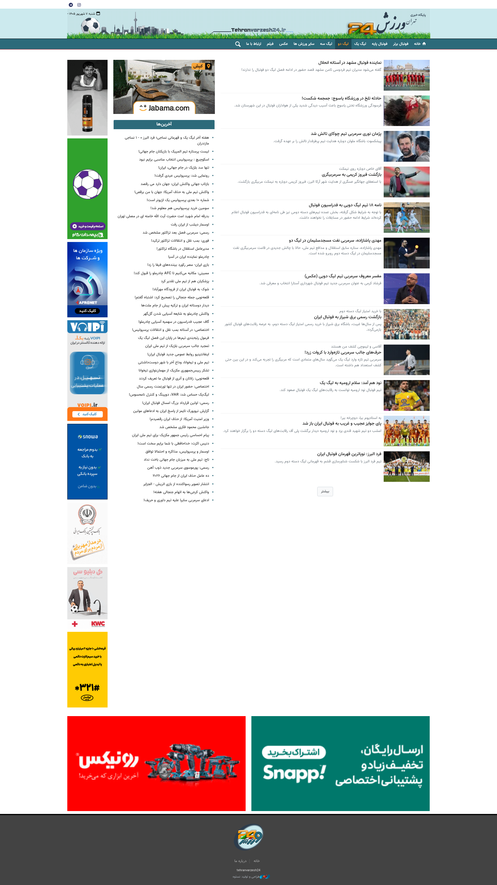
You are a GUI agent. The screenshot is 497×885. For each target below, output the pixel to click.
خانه (417, 44)
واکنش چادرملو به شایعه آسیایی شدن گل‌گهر (176, 314)
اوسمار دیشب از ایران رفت (190, 225)
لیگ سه (326, 44)
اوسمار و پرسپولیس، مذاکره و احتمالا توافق (177, 452)
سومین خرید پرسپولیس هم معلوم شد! (179, 208)
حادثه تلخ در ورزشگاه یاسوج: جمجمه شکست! (341, 99)
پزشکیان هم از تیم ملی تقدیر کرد (185, 281)
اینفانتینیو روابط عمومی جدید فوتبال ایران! (178, 354)
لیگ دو (343, 44)
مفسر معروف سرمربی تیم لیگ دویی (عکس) (343, 276)
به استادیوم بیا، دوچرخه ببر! (361, 418)
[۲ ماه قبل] (407, 75)
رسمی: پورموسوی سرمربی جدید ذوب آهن (178, 468)
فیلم (270, 44)
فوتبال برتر (400, 44)
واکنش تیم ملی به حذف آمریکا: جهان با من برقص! (171, 192)
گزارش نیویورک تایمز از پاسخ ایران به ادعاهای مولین (171, 411)
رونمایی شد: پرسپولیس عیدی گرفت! (181, 176)
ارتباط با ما (253, 44)
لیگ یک (360, 44)
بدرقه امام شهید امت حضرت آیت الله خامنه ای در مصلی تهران (163, 216)
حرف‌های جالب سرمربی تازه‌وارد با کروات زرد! (343, 353)
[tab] (164, 124)
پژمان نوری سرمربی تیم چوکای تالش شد (346, 134)
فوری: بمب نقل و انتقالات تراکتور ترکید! (180, 241)
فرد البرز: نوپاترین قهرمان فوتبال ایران (349, 454)
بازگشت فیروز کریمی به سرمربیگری (351, 175)
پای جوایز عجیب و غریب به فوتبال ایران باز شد (342, 424)
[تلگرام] (70, 4)
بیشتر (325, 491)
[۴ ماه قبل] (407, 217)
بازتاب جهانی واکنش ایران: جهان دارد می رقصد (175, 184)
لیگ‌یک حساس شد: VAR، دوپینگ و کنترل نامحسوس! (169, 395)
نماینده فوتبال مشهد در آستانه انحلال (349, 63)
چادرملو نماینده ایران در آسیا (188, 257)
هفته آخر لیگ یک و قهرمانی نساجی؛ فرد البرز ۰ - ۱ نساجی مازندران (167, 140)
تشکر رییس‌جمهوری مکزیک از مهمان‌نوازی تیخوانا (174, 370)
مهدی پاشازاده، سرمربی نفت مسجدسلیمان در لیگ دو (335, 241)
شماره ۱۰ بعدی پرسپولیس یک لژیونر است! (178, 200)
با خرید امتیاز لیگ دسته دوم (360, 311)
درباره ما (240, 861)
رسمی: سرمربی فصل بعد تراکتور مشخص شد (176, 233)
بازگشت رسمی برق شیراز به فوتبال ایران (347, 317)
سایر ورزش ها (304, 44)
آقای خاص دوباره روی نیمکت (360, 169)
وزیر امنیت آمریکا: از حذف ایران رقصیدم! (179, 419)
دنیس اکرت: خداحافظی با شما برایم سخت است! (173, 444)
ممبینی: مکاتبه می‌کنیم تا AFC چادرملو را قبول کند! (171, 273)
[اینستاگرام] (79, 4)
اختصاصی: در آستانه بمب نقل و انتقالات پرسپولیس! (170, 330)
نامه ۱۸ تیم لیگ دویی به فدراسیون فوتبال (345, 205)
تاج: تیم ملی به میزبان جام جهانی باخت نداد (176, 460)
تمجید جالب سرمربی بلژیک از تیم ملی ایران (177, 346)
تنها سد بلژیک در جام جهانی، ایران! (183, 168)
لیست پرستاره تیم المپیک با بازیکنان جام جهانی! (173, 152)
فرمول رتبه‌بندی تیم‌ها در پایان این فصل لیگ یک (173, 338)
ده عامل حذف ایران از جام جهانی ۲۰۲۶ (181, 476)
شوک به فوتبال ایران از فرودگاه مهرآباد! (180, 289)
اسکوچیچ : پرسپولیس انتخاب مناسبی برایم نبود (174, 160)
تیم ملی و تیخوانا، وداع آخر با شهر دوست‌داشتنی (173, 362)
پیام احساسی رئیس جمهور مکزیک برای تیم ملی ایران (170, 435)
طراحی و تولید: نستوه (246, 877)
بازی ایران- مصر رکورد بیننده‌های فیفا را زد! (178, 265)
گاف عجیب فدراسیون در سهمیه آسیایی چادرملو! (173, 322)
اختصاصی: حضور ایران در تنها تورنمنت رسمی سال (173, 387)
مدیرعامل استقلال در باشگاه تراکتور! (182, 249)
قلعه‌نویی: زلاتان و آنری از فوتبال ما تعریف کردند (174, 379)
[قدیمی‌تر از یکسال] (407, 253)
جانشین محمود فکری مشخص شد (184, 427)
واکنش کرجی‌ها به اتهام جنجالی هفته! (181, 492)
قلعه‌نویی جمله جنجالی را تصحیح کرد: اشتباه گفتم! (172, 297)
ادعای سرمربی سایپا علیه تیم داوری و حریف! (176, 500)
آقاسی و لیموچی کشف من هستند (356, 347)
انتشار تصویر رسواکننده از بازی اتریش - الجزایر (176, 484)
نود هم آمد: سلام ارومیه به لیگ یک (350, 383)
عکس (283, 44)
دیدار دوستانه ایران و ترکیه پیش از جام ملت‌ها (175, 305)
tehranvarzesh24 (386, 23)
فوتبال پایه (379, 44)
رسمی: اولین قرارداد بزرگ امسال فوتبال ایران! (175, 403)
